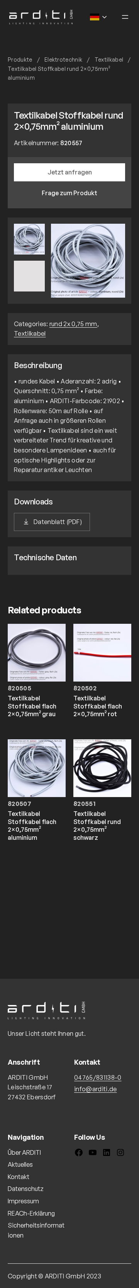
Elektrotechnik (63, 59)
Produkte (20, 59)
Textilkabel (109, 59)
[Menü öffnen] (125, 17)
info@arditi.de (95, 1089)
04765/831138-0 (97, 1077)
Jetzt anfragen (69, 172)
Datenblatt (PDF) (58, 522)
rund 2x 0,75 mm (73, 324)
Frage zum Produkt (69, 193)
